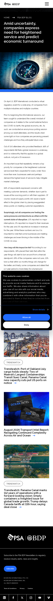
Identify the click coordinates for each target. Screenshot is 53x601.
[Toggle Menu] (47, 4)
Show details (39, 309)
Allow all (26, 317)
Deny (26, 325)
